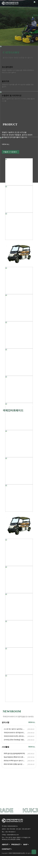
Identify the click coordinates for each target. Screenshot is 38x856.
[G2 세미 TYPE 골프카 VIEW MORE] (19, 335)
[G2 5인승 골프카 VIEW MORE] (19, 280)
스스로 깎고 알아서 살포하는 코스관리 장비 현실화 (15, 729)
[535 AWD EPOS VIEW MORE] (19, 226)
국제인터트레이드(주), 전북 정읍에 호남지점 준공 (15, 736)
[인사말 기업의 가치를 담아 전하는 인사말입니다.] (19, 790)
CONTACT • (7, 849)
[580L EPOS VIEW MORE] (19, 199)
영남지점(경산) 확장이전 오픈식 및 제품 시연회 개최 (15, 757)
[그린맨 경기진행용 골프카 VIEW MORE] (19, 688)
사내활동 (5, 747)
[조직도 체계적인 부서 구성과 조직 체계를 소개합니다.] (19, 801)
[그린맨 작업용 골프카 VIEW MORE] (19, 389)
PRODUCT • (16, 844)
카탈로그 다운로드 (10, 152)
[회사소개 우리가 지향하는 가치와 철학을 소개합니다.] (19, 794)
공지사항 (5, 722)
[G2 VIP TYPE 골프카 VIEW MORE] (19, 307)
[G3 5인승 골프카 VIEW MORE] (19, 253)
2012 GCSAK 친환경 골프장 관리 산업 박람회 (15, 764)
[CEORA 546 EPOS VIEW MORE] (19, 171)
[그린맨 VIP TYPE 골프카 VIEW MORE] (19, 362)
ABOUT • (6, 844)
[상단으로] (34, 852)
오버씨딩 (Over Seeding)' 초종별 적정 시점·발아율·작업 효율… (15, 739)
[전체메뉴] (35, 3)
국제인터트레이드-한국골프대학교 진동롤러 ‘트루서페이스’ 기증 (15, 732)
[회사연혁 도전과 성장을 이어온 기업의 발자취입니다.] (19, 797)
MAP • (26, 844)
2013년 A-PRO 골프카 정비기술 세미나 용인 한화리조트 (15, 760)
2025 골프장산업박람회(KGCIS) (14, 753)
